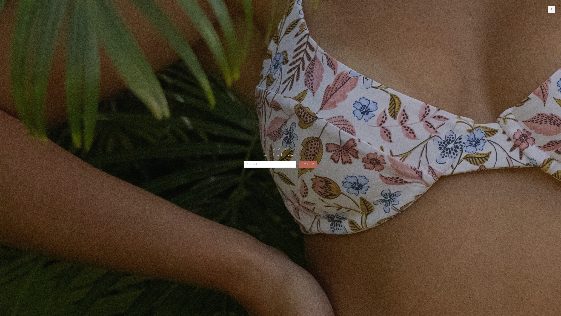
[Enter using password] (551, 9)
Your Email (251, 161)
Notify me (308, 164)
